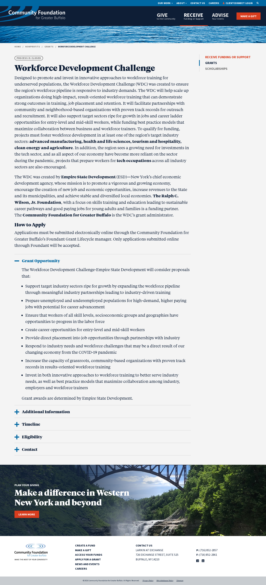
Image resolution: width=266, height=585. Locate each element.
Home (17, 46)
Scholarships (216, 69)
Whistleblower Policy (165, 580)
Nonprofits (32, 46)
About (180, 3)
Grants (49, 46)
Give (166, 16)
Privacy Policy (148, 580)
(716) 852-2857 (208, 550)
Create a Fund (85, 545)
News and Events (87, 564)
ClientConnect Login (239, 3)
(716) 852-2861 (208, 554)
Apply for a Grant (88, 559)
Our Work (164, 3)
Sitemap (179, 580)
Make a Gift (248, 16)
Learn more (26, 514)
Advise (220, 16)
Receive (194, 16)
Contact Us (197, 3)
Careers (214, 3)
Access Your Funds (88, 554)
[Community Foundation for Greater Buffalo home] (32, 15)
